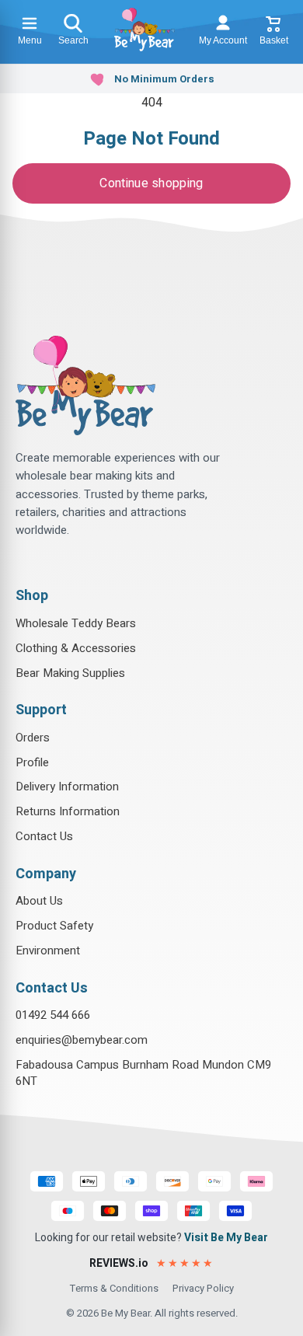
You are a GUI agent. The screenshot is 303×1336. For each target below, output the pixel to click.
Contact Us (44, 836)
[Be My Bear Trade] (144, 29)
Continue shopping (151, 183)
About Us (39, 900)
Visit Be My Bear (226, 1238)
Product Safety (54, 925)
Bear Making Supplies (70, 673)
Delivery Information (67, 786)
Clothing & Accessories (76, 648)
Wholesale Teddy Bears (76, 623)
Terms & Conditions (114, 1288)
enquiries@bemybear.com (82, 1039)
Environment (48, 950)
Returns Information (68, 811)
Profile (32, 762)
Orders (33, 737)
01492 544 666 (53, 1015)
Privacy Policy (203, 1288)
